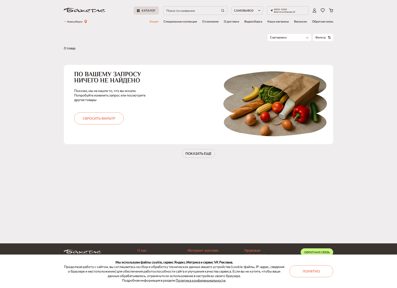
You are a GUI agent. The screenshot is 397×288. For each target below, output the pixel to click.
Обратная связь (322, 21)
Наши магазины (278, 21)
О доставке (231, 21)
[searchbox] (195, 10)
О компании (210, 21)
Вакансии (300, 21)
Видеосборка (253, 21)
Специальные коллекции (180, 21)
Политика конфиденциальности (200, 280)
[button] (288, 10)
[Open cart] (331, 10)
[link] (84, 10)
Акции (154, 21)
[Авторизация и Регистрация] (314, 10)
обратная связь (317, 252)
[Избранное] (323, 10)
